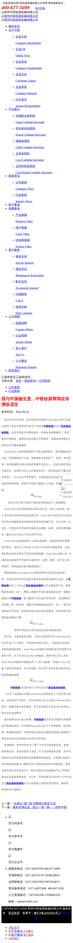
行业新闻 (14, 391)
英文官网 (40, 8)
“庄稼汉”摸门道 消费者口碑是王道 (34, 803)
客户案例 (14, 204)
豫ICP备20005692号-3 (47, 912)
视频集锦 (14, 208)
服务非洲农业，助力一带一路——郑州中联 (40, 807)
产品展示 (14, 109)
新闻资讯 (14, 175)
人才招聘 (14, 316)
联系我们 (14, 370)
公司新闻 (44, 380)
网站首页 (14, 26)
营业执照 (14, 912)
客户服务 (14, 249)
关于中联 (14, 30)
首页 (18, 380)
